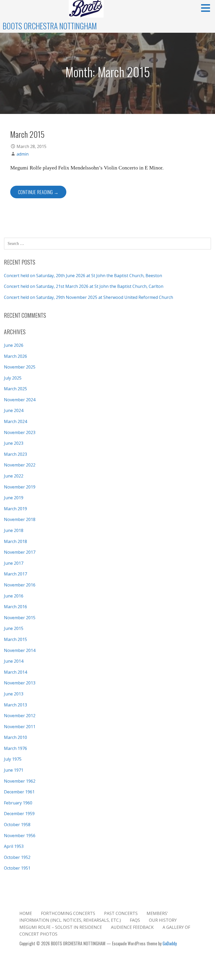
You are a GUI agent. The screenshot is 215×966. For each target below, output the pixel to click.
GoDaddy (170, 943)
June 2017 (13, 563)
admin (23, 154)
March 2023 (15, 454)
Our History (163, 920)
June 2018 (13, 530)
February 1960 (18, 803)
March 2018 (15, 541)
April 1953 (14, 846)
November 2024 (19, 400)
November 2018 (19, 519)
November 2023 (19, 432)
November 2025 (19, 367)
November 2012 (19, 715)
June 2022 (13, 476)
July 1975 (13, 759)
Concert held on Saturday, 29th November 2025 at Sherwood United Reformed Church (88, 297)
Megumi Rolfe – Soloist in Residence (60, 927)
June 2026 (13, 345)
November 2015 (19, 618)
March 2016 (15, 607)
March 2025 (15, 389)
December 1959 (19, 813)
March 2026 (15, 356)
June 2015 (13, 628)
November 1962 (19, 781)
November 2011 (19, 726)
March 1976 (15, 748)
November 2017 (19, 552)
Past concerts (121, 913)
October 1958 (17, 824)
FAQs (135, 920)
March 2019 (15, 509)
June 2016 (13, 596)
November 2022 (19, 465)
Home (25, 913)
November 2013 (19, 683)
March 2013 (15, 705)
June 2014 (13, 661)
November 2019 (19, 487)
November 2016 (19, 585)
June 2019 (13, 498)
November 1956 (19, 835)
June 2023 (13, 443)
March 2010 (15, 737)
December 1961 (19, 792)
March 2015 (27, 134)
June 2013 (13, 694)
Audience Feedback (132, 927)
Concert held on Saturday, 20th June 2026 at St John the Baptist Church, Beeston (83, 275)
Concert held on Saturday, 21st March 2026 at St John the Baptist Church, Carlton (83, 286)
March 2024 (15, 421)
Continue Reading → (38, 192)
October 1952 (17, 857)
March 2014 (15, 672)
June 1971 (13, 770)
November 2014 (19, 650)
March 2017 (15, 574)
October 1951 (17, 868)
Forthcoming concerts (68, 913)
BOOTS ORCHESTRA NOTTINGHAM (50, 26)
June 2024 (13, 410)
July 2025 (13, 378)
